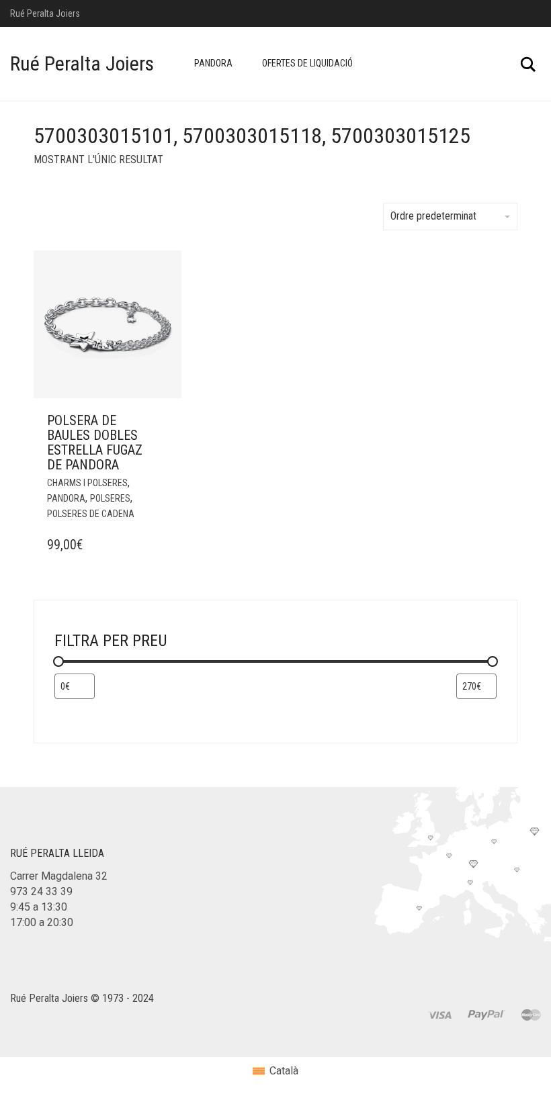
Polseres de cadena (90, 513)
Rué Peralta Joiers (82, 63)
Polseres (110, 498)
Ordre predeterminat (433, 216)
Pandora (213, 63)
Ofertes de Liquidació (307, 63)
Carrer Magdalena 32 (59, 876)
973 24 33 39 (41, 891)
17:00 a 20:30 (41, 922)
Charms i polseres (87, 482)
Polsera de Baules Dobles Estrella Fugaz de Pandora (94, 442)
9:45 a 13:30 (38, 907)
